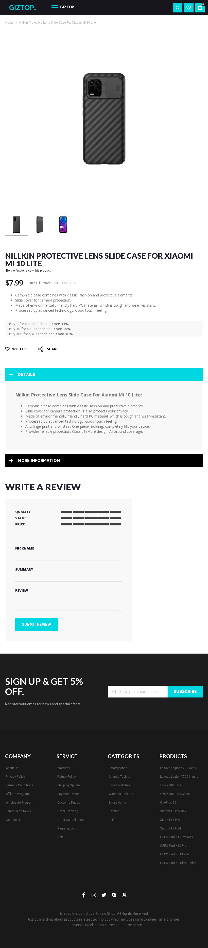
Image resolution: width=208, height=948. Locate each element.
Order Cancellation (70, 820)
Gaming (114, 811)
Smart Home (117, 802)
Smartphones (118, 768)
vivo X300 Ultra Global (175, 794)
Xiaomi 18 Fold (170, 828)
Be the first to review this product (28, 270)
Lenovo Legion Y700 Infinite (179, 776)
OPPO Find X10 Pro (173, 845)
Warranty (63, 768)
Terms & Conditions (19, 785)
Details (26, 374)
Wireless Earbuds (121, 794)
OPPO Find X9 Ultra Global (178, 863)
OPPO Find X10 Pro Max (176, 837)
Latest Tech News (18, 811)
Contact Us (14, 820)
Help (60, 837)
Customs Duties (68, 802)
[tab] (104, 374)
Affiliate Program (17, 794)
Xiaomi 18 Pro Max (173, 811)
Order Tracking (67, 811)
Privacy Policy (15, 776)
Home (9, 22)
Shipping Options (69, 785)
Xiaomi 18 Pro (170, 820)
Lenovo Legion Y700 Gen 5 (178, 768)
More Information (39, 460)
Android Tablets (119, 776)
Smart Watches (119, 785)
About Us (12, 768)
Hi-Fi (111, 820)
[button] (40, 225)
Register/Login (67, 828)
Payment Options (69, 794)
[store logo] (24, 8)
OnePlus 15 (168, 802)
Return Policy (66, 776)
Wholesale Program (19, 802)
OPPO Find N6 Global (174, 854)
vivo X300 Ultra (170, 785)
